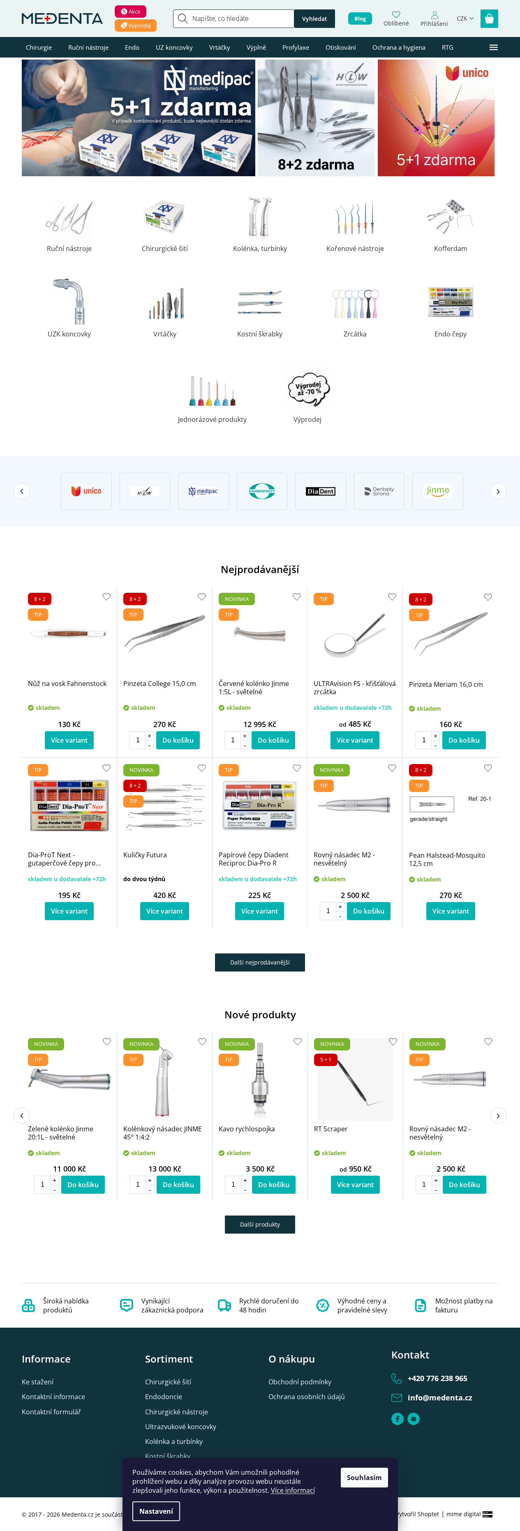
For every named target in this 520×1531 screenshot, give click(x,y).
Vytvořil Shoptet (417, 1514)
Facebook (397, 1419)
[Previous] (22, 491)
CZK (462, 18)
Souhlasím (364, 1477)
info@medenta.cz (440, 1397)
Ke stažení (37, 1381)
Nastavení (156, 1511)
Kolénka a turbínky (174, 1441)
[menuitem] (39, 47)
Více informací (293, 1490)
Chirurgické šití (168, 1381)
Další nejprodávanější (260, 962)
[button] (149, 736)
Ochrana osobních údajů (306, 1396)
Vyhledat (314, 19)
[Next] (498, 491)
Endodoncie (163, 1396)
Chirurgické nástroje (176, 1411)
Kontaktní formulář (51, 1411)
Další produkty (260, 1224)
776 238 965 (437, 1378)
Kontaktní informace (53, 1396)
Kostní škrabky (167, 1456)
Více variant (69, 740)
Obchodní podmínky (299, 1381)
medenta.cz (413, 1419)
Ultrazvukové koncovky (180, 1426)
